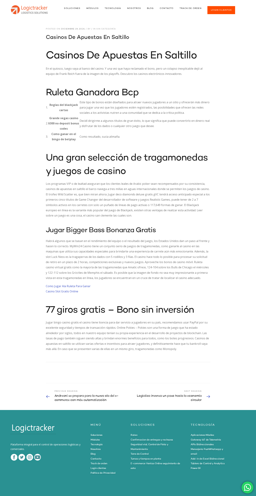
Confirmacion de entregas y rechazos (152, 440)
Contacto (96, 459)
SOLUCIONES (72, 8)
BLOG (150, 8)
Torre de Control (140, 454)
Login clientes (98, 468)
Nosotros (96, 449)
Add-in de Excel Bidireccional (207, 459)
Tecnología (97, 444)
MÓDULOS (92, 8)
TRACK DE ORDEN (190, 8)
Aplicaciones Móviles (202, 435)
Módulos (95, 440)
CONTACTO (167, 8)
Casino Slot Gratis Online (62, 291)
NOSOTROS (134, 8)
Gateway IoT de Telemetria (206, 440)
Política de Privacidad (103, 473)
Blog (93, 454)
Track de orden (99, 463)
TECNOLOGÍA (113, 8)
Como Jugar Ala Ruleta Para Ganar (68, 286)
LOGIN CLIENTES (221, 10)
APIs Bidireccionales (202, 444)
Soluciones (96, 435)
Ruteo (134, 435)
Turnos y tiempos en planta (146, 459)
